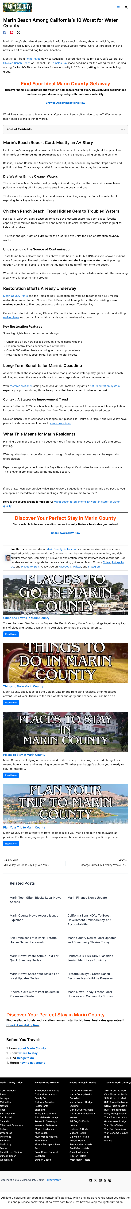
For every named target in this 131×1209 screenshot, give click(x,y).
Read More (11, 634)
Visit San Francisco (115, 1129)
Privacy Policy (53, 1179)
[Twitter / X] (18, 32)
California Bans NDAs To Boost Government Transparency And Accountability (89, 920)
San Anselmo (7, 1113)
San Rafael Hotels (79, 1148)
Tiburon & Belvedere (11, 1125)
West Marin (6, 1159)
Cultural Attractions (46, 1094)
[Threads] (109, 1180)
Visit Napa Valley (113, 1125)
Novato (4, 1105)
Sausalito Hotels (78, 1152)
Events (108, 1140)
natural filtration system (105, 386)
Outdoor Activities (45, 1102)
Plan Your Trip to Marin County (24, 827)
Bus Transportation (115, 1109)
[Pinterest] (11, 32)
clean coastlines (60, 423)
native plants (11, 317)
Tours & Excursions (45, 1113)
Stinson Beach (8, 1156)
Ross (2, 1109)
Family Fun (41, 1098)
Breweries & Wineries (47, 1090)
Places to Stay (30, 566)
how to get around (32, 1062)
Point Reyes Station (11, 1152)
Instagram (94, 566)
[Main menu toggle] (118, 7)
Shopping (40, 1109)
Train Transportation (115, 1117)
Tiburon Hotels (77, 1156)
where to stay (28, 1053)
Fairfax (4, 1094)
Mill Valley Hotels (79, 1136)
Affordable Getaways (46, 1117)
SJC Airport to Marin (115, 1098)
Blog (106, 1136)
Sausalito (5, 1121)
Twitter (77, 566)
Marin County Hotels (81, 1090)
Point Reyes (33, 58)
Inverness (5, 1136)
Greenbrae (6, 1132)
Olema (3, 1148)
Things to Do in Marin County (23, 686)
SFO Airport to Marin (115, 1090)
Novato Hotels (77, 1140)
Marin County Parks (15, 295)
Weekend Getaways (46, 1125)
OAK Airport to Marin (115, 1094)
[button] (126, 7)
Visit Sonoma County (116, 1132)
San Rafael (6, 1117)
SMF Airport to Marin (116, 1102)
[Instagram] (100, 1180)
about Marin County (32, 1048)
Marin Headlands (44, 1129)
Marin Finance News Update (87, 897)
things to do (25, 1058)
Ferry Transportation (115, 1113)
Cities (106, 562)
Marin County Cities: (11, 1082)
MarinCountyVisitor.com (61, 549)
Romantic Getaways (46, 1121)
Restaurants (41, 1105)
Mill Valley (5, 1102)
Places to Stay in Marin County (24, 754)
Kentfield (5, 1140)
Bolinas (4, 1129)
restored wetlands (21, 386)
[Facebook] (4, 32)
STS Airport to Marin (115, 1105)
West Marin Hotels (79, 1159)
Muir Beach (41, 1132)
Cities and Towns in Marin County (26, 618)
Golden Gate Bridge (115, 1121)
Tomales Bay (59, 63)
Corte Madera (7, 1090)
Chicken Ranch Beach (17, 63)
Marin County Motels (81, 1109)
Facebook (65, 566)
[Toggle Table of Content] (120, 129)
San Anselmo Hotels (80, 1144)
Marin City (6, 1144)
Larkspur (5, 1098)
